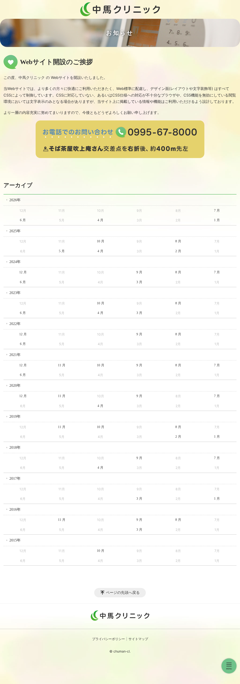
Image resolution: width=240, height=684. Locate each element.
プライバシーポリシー (108, 639)
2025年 (15, 231)
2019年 (15, 416)
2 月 (178, 251)
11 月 (61, 365)
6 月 (23, 220)
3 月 (139, 282)
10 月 (100, 241)
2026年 (15, 200)
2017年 (15, 478)
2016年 (15, 509)
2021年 (15, 355)
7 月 (217, 210)
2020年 (15, 385)
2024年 (15, 262)
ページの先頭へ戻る (123, 593)
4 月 (100, 220)
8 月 (178, 241)
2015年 (15, 540)
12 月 (23, 272)
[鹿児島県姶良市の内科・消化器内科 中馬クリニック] (120, 9)
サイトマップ (138, 639)
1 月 (217, 220)
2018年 (15, 447)
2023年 (15, 293)
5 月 (62, 251)
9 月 (139, 272)
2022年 (15, 324)
